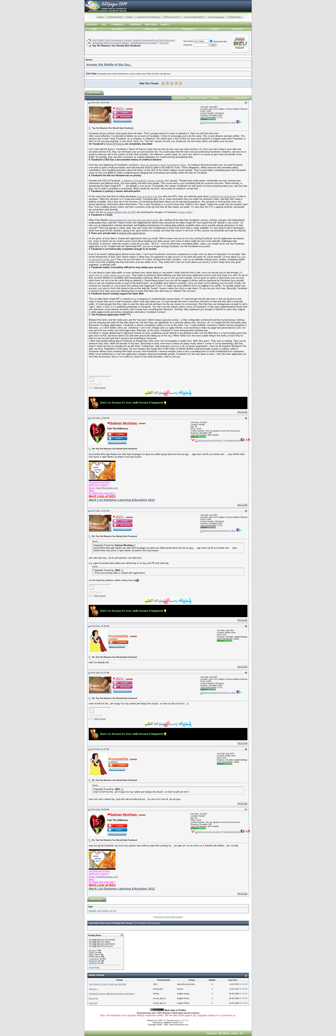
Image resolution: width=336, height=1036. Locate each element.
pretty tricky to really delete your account (109, 275)
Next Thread (176, 917)
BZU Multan (224, 1033)
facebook (93, 911)
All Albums (238, 29)
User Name (188, 41)
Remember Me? (220, 41)
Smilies (92, 952)
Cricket (214, 29)
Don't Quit (93, 1003)
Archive (234, 1033)
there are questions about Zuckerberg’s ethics (163, 165)
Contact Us (211, 1033)
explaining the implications (222, 196)
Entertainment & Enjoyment (144, 43)
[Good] (176, 83)
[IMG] (91, 955)
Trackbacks (94, 959)
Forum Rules (94, 967)
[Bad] (167, 83)
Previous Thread (162, 917)
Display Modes (241, 98)
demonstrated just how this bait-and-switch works (134, 220)
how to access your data (149, 196)
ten (111, 911)
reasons (105, 911)
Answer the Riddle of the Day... (109, 64)
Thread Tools (179, 98)
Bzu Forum (100, 387)
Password (187, 45)
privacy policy (185, 212)
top (114, 911)
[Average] (172, 83)
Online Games (151, 29)
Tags (90, 906)
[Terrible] (163, 83)
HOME (93, 29)
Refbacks (93, 963)
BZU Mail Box (118, 29)
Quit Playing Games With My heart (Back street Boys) (112, 994)
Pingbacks (93, 961)
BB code (92, 950)
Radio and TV (189, 29)
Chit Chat (164, 43)
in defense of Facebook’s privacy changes (143, 180)
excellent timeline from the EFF (120, 212)
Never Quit (93, 998)
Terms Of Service (115, 144)
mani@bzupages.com (107, 488)
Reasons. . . (94, 989)
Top (241, 1033)
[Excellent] (180, 83)
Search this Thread (198, 98)
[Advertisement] (168, 20)
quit (99, 911)
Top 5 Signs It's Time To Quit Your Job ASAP (107, 984)
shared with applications (132, 233)
